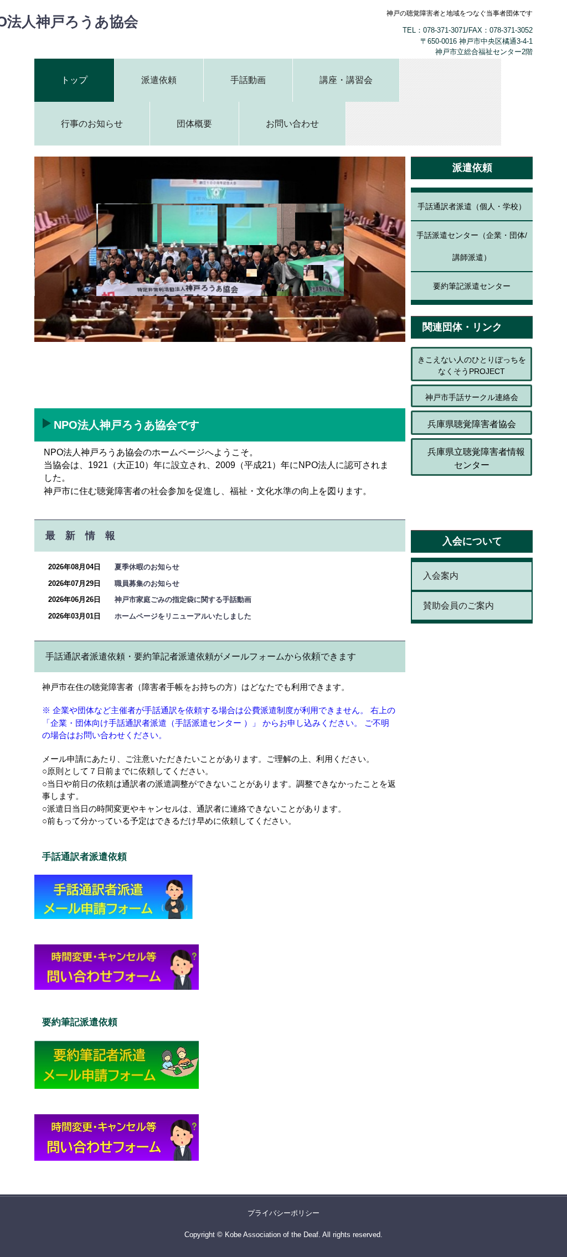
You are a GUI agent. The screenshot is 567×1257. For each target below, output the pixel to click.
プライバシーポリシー (283, 1213)
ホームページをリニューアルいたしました (183, 616)
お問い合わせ (292, 123)
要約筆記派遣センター (472, 286)
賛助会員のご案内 (458, 605)
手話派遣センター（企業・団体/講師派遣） (471, 246)
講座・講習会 (346, 80)
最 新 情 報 (80, 535)
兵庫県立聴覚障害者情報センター (472, 458)
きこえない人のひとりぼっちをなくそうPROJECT (471, 365)
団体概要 (194, 123)
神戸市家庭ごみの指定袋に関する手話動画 (183, 599)
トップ (74, 80)
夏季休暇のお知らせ (147, 567)
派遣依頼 (159, 80)
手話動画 (248, 80)
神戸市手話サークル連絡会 (471, 397)
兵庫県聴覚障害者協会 (471, 424)
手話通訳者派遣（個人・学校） (471, 206)
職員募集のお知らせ (147, 583)
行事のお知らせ (92, 123)
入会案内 (440, 575)
